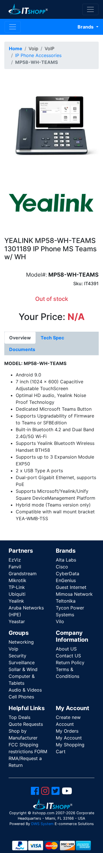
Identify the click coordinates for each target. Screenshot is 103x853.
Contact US (68, 656)
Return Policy (70, 662)
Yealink (16, 601)
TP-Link (17, 587)
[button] (51, 124)
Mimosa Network (74, 594)
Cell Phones (21, 697)
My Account (69, 738)
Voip (13, 649)
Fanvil (15, 567)
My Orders (67, 731)
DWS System (42, 824)
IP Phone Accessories (38, 55)
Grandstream (23, 573)
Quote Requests (26, 724)
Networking (21, 642)
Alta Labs (66, 560)
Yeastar (17, 621)
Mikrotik (17, 580)
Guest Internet (71, 587)
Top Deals (19, 717)
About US (66, 649)
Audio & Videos (25, 690)
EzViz (15, 560)
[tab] (20, 338)
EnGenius (66, 580)
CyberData (67, 573)
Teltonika (66, 601)
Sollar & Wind (23, 669)
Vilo (60, 621)
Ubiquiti (17, 594)
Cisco (62, 567)
